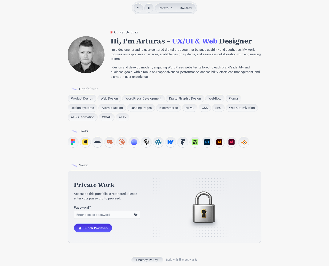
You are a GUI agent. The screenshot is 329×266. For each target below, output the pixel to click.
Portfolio (165, 8)
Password (81, 207)
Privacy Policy (147, 260)
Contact (186, 8)
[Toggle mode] (148, 8)
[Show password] (136, 215)
